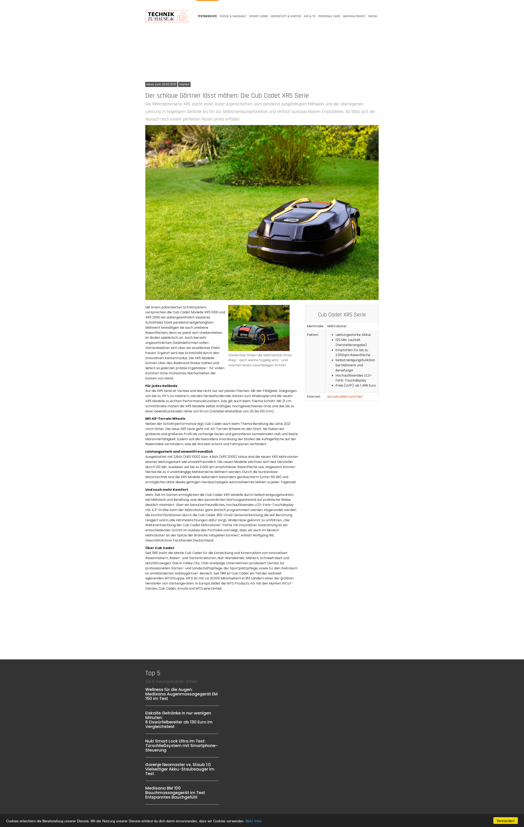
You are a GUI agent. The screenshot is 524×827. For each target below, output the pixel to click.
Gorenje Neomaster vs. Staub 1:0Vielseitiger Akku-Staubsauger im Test (179, 769)
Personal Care (329, 16)
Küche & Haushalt (233, 16)
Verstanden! (506, 820)
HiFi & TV (309, 16)
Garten (184, 84)
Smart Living (258, 16)
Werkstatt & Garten (286, 16)
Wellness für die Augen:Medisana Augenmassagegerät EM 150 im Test (181, 694)
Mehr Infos (253, 820)
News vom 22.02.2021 (161, 84)
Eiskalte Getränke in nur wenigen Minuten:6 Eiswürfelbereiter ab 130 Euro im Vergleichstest (178, 719)
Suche (372, 16)
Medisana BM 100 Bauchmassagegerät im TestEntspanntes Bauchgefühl (175, 792)
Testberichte (207, 16)
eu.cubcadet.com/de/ (345, 396)
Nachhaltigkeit (354, 16)
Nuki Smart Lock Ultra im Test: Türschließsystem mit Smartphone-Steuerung (181, 745)
